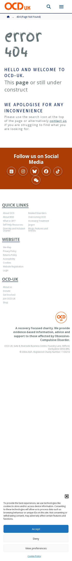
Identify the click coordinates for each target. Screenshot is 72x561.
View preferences (36, 548)
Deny (36, 538)
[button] (67, 496)
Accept (36, 529)
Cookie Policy (34, 556)
